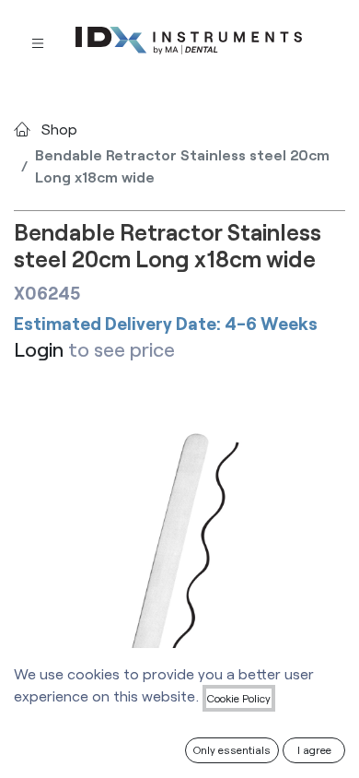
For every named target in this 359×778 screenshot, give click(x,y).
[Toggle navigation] (38, 41)
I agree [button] (314, 749)
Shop (59, 128)
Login (39, 348)
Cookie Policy (239, 697)
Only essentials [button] (232, 749)
